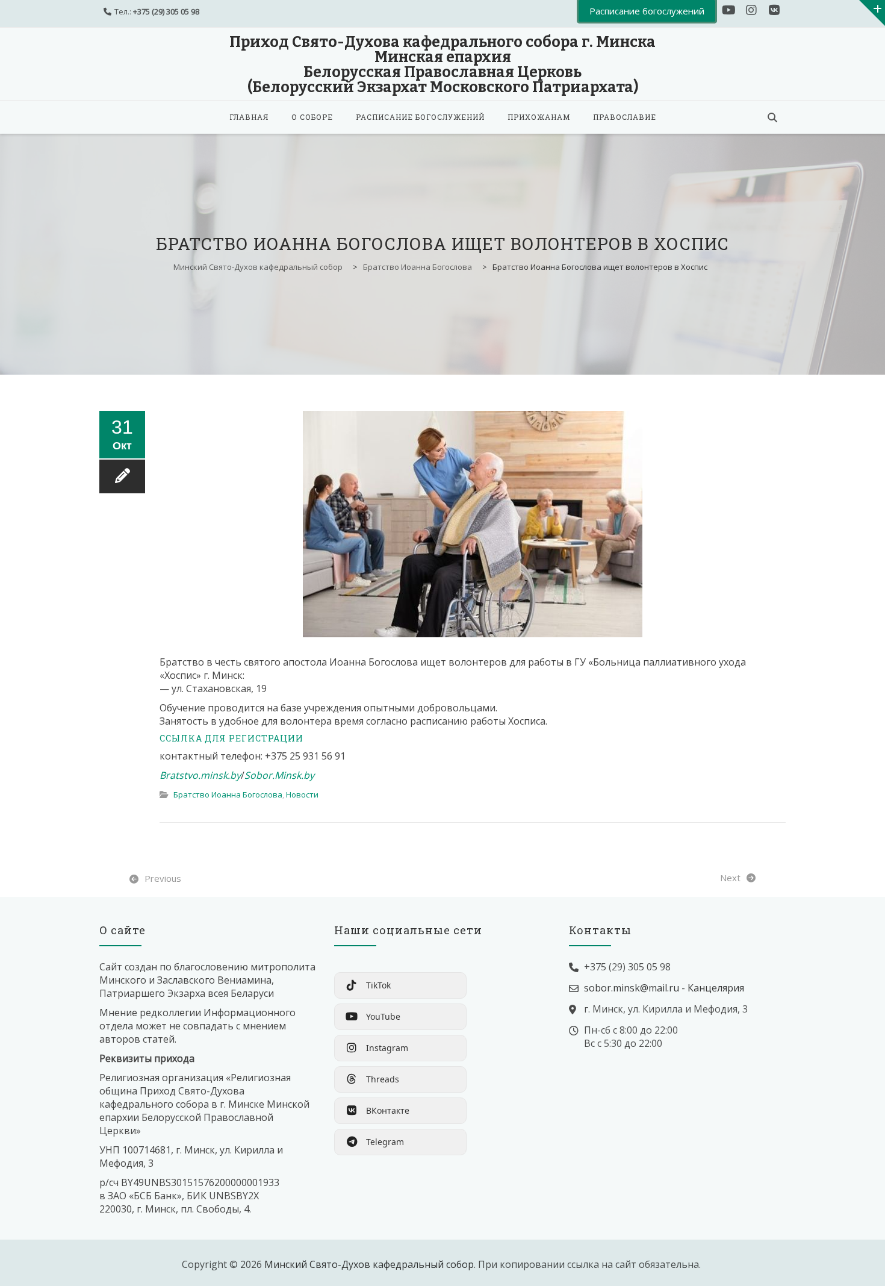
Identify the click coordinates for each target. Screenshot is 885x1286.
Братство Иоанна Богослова (227, 794)
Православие (624, 117)
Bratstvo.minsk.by (200, 775)
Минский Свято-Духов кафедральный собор (369, 1264)
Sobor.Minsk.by (279, 775)
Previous (162, 878)
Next (730, 878)
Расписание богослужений (420, 117)
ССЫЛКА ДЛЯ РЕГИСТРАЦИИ (231, 738)
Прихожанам (539, 117)
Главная (249, 117)
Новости (302, 794)
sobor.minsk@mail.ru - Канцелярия (664, 987)
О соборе (312, 117)
